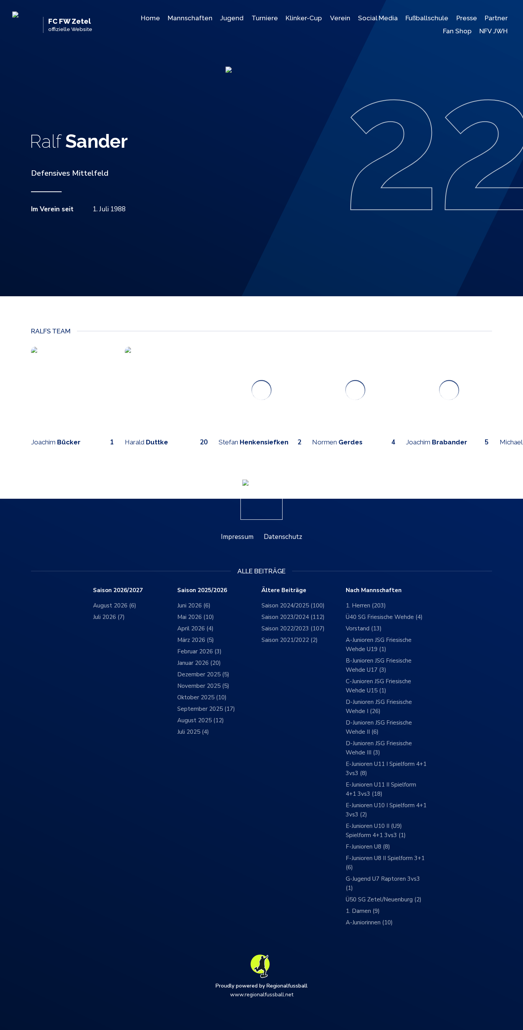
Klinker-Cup (304, 18)
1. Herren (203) (366, 605)
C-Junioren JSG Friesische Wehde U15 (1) (378, 685)
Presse (466, 18)
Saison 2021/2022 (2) (290, 640)
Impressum (237, 536)
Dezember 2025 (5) (203, 674)
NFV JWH (493, 31)
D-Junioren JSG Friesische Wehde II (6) (379, 727)
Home (150, 18)
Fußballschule (426, 18)
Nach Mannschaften (374, 590)
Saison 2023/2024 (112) (293, 617)
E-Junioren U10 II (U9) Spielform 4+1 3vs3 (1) (376, 830)
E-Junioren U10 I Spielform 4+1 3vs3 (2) (386, 809)
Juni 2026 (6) (194, 605)
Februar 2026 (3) (199, 651)
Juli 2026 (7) (109, 617)
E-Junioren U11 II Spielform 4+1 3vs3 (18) (381, 789)
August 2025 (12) (200, 720)
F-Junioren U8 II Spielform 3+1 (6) (385, 862)
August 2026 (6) (114, 605)
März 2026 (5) (195, 640)
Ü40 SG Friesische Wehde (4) (384, 617)
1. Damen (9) (363, 911)
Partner (496, 18)
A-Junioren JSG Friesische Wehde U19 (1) (379, 644)
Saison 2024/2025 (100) (293, 605)
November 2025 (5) (203, 686)
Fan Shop (457, 31)
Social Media (378, 18)
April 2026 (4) (195, 628)
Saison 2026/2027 (118, 590)
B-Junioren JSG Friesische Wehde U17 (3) (379, 665)
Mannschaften (190, 18)
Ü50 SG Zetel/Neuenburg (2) (384, 899)
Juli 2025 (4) (193, 732)
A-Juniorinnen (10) (369, 922)
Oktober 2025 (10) (202, 697)
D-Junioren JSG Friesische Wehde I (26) (379, 706)
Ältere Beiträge (284, 590)
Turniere (265, 18)
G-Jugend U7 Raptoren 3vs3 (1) (383, 883)
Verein (340, 18)
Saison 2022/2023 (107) (293, 628)
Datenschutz (283, 536)
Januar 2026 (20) (199, 663)
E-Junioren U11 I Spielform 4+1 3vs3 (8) (386, 768)
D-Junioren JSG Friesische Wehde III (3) (379, 747)
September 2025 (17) (206, 709)
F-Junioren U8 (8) (368, 846)
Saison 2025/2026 (202, 590)
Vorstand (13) (364, 628)
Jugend (232, 18)
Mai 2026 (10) (195, 617)
